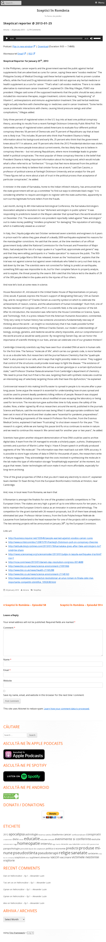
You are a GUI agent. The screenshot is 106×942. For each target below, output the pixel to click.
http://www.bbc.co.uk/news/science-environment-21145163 (38, 574)
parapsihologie (11, 848)
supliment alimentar (40, 857)
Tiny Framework (17, 933)
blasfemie (57, 834)
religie (65, 852)
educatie (32, 838)
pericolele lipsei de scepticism (32, 848)
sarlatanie (93, 853)
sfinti (27, 858)
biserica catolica (45, 834)
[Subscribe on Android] (10, 796)
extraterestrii (8, 844)
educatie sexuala (47, 839)
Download (43, 46)
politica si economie (55, 848)
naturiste (76, 844)
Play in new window (23, 46)
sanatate (79, 852)
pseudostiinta (25, 852)
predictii (72, 848)
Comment (9, 627)
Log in (30, 933)
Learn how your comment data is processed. (66, 708)
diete (16, 839)
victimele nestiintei (85, 857)
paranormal (94, 844)
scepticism (19, 857)
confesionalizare (79, 834)
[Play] (7, 38)
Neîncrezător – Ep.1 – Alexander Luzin (27, 875)
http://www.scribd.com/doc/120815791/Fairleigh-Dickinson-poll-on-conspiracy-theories (53, 542)
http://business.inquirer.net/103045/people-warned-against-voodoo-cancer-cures (50, 538)
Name (7, 659)
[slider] (97, 38)
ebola (21, 840)
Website (7, 680)
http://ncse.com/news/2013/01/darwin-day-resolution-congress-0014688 (45, 562)
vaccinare (65, 857)
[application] (53, 38)
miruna (6, 29)
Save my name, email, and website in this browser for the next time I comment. (43, 695)
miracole (64, 844)
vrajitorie (9, 860)
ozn (88, 844)
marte (58, 844)
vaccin (55, 857)
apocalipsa (17, 834)
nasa (70, 844)
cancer (67, 834)
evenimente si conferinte (73, 839)
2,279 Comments (34, 29)
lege (53, 844)
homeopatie (28, 843)
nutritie (83, 844)
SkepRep (37, 590)
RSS (31, 53)
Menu (101, 2)
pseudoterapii (48, 853)
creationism (7, 840)
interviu (46, 844)
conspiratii (93, 834)
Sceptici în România (53, 10)
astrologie (31, 834)
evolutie (96, 839)
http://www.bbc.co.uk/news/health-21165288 (31, 570)
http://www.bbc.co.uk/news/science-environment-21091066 (38, 566)
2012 (5, 834)
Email (22, 53)
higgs (15, 844)
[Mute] (91, 38)
